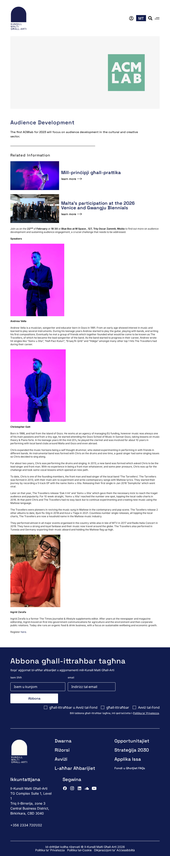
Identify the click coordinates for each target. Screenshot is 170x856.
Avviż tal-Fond (149, 707)
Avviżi (61, 759)
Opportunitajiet (131, 741)
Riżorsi (62, 750)
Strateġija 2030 (131, 750)
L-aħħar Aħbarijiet (75, 768)
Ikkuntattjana (25, 779)
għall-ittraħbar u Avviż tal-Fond (73, 707)
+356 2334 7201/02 (26, 825)
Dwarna (63, 741)
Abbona (34, 698)
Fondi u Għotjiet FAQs (129, 768)
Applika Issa (127, 759)
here (23, 631)
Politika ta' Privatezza (146, 713)
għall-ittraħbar (117, 707)
